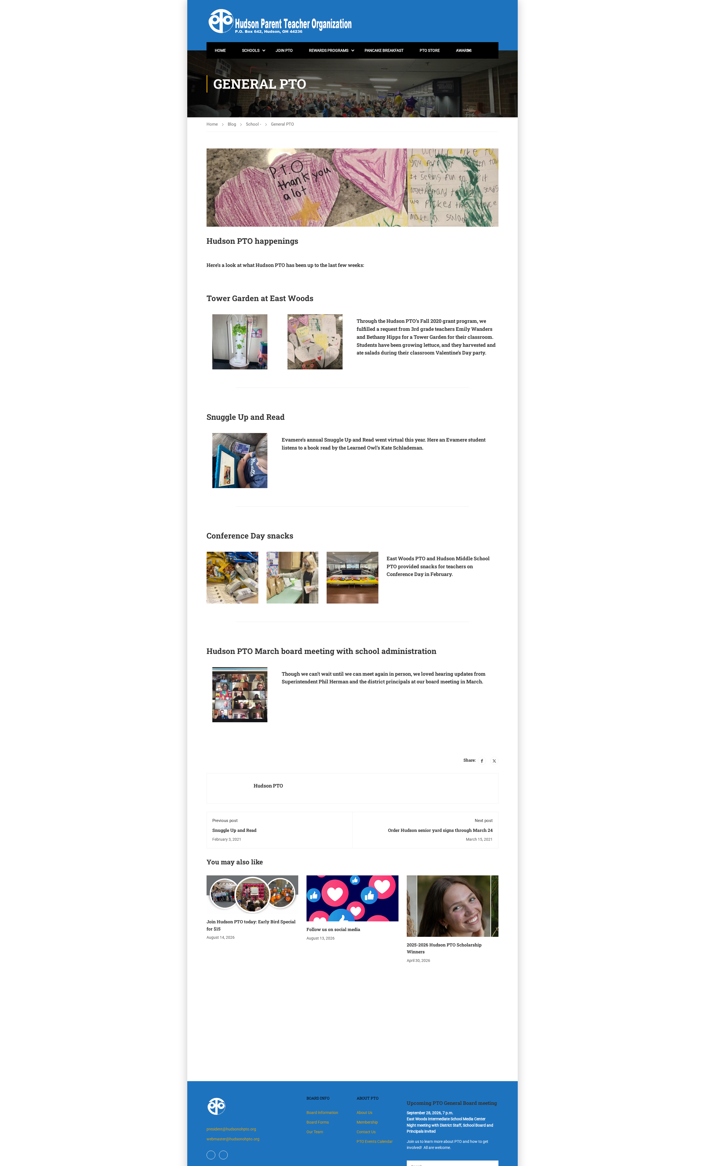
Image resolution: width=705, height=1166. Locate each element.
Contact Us (366, 1132)
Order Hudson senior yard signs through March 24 (440, 830)
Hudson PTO (268, 785)
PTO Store (430, 50)
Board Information (322, 1112)
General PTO (282, 124)
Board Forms (318, 1122)
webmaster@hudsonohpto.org (233, 1139)
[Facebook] (482, 761)
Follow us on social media (333, 929)
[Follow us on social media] (352, 898)
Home (220, 50)
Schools (250, 50)
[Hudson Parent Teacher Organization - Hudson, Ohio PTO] (282, 21)
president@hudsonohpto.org (231, 1129)
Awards (463, 50)
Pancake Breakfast (384, 50)
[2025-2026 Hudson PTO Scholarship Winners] (452, 905)
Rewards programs (328, 50)
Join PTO (284, 50)
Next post (484, 820)
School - (253, 124)
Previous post (225, 820)
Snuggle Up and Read (234, 830)
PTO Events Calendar (375, 1141)
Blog (232, 124)
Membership (367, 1122)
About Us (364, 1112)
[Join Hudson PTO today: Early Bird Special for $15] (252, 894)
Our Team (315, 1132)
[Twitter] (494, 761)
